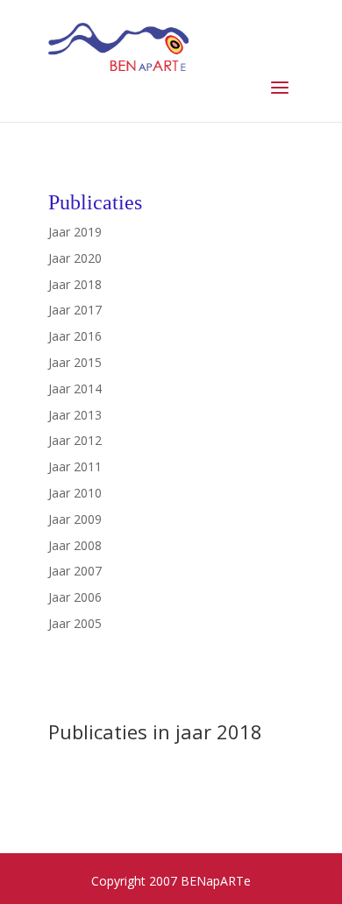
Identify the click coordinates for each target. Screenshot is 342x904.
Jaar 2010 (75, 492)
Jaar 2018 (75, 284)
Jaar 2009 (75, 519)
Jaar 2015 (75, 362)
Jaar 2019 (75, 231)
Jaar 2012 (75, 440)
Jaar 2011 (75, 466)
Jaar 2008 (75, 545)
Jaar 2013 (75, 414)
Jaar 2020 (75, 258)
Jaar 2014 (75, 388)
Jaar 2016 (75, 336)
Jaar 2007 (75, 570)
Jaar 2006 (75, 597)
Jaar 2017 (75, 309)
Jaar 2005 (75, 623)
